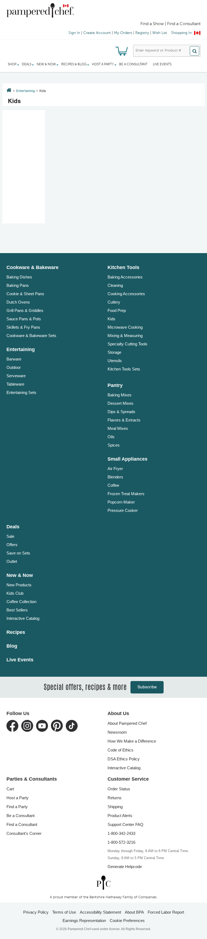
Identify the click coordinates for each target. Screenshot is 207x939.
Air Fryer (115, 468)
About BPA (134, 912)
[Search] (194, 51)
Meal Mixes (118, 428)
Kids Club (14, 593)
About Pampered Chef (127, 723)
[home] (103, 882)
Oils (111, 436)
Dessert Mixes (120, 403)
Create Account (97, 33)
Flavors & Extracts (124, 420)
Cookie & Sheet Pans (25, 293)
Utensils (115, 360)
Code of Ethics (120, 750)
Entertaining (25, 91)
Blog (11, 646)
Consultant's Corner (24, 833)
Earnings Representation (84, 920)
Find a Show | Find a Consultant (170, 24)
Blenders (115, 477)
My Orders (123, 33)
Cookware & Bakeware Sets (31, 335)
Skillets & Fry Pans (23, 327)
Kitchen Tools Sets (124, 369)
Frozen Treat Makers (126, 493)
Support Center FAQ (125, 824)
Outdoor (13, 367)
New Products (19, 585)
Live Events (162, 64)
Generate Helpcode (125, 866)
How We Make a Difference (132, 741)
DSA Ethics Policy (124, 759)
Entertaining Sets (21, 392)
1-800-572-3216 (121, 842)
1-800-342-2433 (121, 833)
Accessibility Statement (100, 912)
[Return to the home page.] (9, 90)
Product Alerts (120, 815)
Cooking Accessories (126, 293)
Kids (111, 319)
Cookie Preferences (127, 920)
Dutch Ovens (18, 302)
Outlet (11, 561)
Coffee (113, 485)
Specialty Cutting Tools (127, 344)
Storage (114, 352)
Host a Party (17, 797)
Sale (10, 536)
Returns (115, 797)
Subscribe (147, 687)
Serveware (16, 375)
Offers (12, 544)
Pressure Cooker (123, 510)
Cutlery (114, 302)
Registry (142, 33)
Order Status (119, 789)
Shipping (115, 806)
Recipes (15, 632)
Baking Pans (17, 285)
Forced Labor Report (166, 912)
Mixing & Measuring (125, 335)
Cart (10, 789)
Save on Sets (18, 553)
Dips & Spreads (121, 411)
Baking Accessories (125, 277)
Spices (114, 445)
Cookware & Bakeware (32, 267)
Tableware (15, 384)
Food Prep (117, 310)
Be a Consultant (133, 64)
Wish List (159, 33)
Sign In (74, 33)
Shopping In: (182, 33)
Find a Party (17, 806)
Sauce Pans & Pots (23, 319)
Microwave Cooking (125, 327)
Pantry (115, 385)
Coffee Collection (21, 601)
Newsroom (117, 732)
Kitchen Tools (123, 267)
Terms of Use (64, 912)
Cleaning (115, 285)
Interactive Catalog (22, 618)
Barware (13, 359)
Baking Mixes (120, 395)
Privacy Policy (36, 912)
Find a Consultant (21, 824)
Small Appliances (127, 459)
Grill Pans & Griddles (24, 310)
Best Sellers (17, 610)
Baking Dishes (19, 277)
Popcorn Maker (121, 502)
